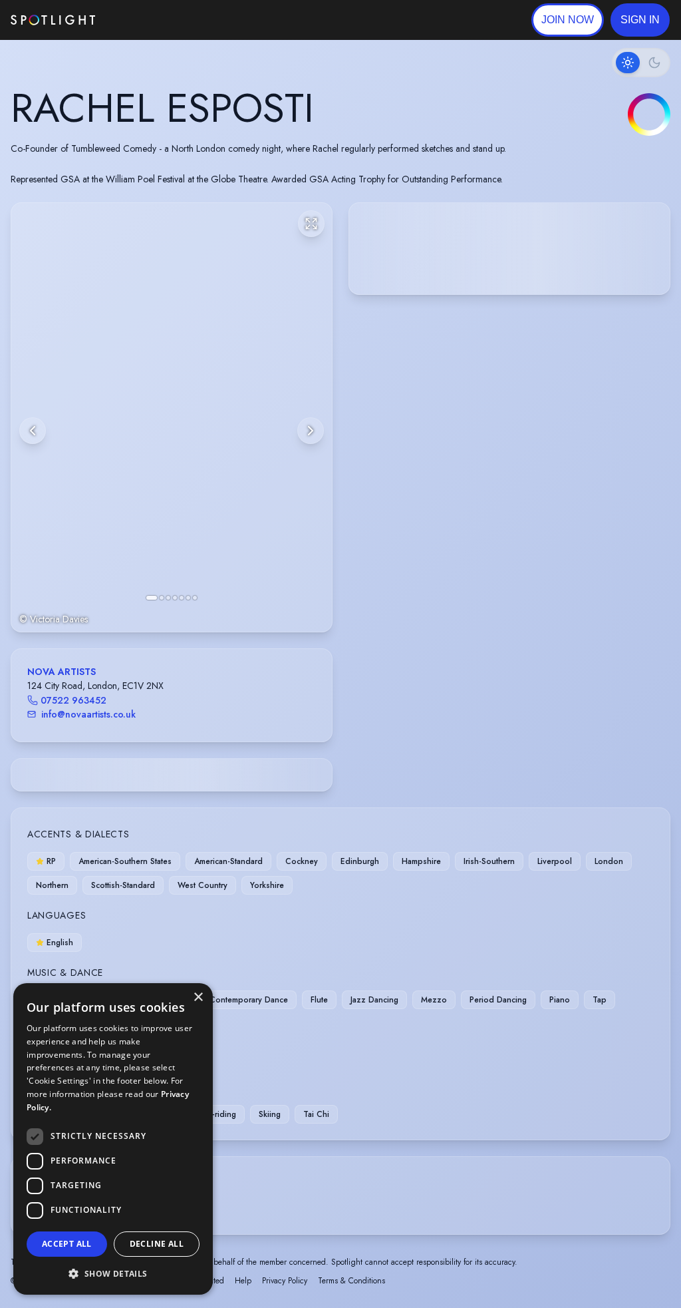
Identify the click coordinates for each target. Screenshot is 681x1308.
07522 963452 (73, 700)
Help (243, 1281)
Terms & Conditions (351, 1281)
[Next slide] (310, 430)
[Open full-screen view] (311, 223)
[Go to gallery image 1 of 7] (151, 598)
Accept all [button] (67, 1243)
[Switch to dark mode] (641, 62)
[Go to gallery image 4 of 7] (175, 598)
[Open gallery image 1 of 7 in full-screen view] (171, 417)
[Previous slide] (32, 430)
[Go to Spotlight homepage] (52, 20)
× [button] (198, 997)
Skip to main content (146, 20)
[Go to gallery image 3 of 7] (168, 598)
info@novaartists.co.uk (88, 714)
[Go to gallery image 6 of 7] (188, 598)
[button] (640, 20)
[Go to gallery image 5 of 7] (182, 598)
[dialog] (113, 1139)
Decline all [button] (157, 1243)
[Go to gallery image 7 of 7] (195, 598)
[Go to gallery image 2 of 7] (162, 598)
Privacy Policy (284, 1281)
